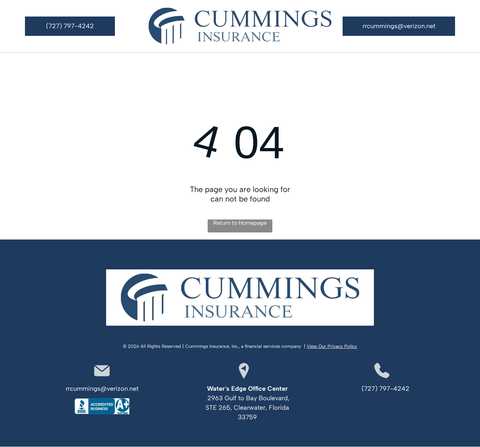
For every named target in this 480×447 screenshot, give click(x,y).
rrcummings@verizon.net (102, 388)
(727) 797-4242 (385, 388)
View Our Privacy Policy (332, 346)
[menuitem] (73, 63)
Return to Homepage (240, 222)
